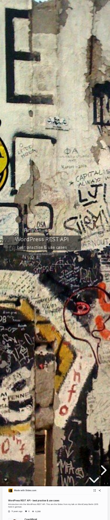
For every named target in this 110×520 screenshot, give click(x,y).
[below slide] (94, 481)
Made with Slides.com (25, 490)
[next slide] (103, 470)
